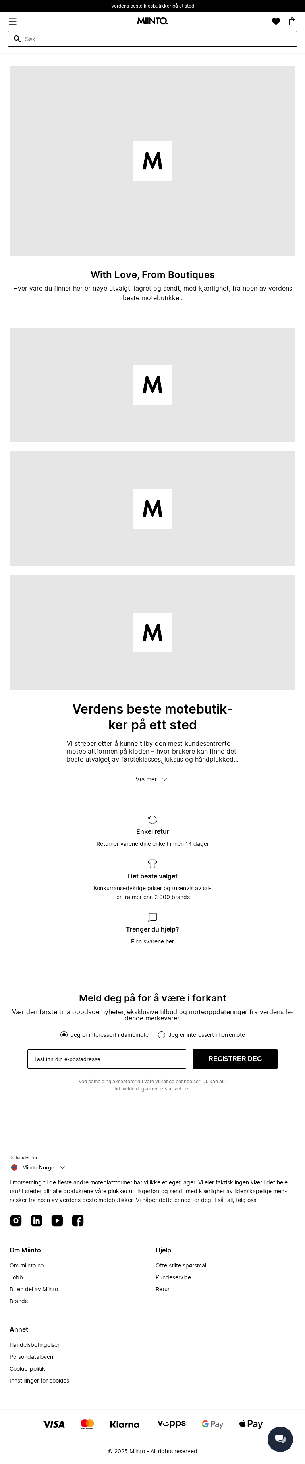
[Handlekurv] (292, 21)
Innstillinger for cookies (39, 1381)
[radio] (64, 1034)
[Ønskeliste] (276, 21)
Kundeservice (173, 1278)
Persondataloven (31, 1357)
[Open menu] (12, 21)
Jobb (16, 1278)
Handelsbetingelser (35, 1345)
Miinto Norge (38, 1167)
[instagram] (16, 1221)
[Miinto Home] (152, 21)
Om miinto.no (27, 1266)
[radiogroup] (152, 1034)
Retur (163, 1289)
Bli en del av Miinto (34, 1289)
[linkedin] (36, 1221)
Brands (19, 1301)
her (170, 942)
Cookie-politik (27, 1369)
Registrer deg (235, 1058)
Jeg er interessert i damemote (110, 1035)
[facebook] (77, 1221)
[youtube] (57, 1221)
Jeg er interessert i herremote (206, 1035)
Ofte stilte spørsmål (181, 1266)
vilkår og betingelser (177, 1081)
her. (187, 1088)
